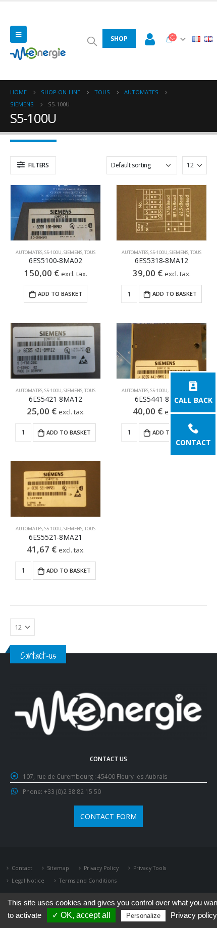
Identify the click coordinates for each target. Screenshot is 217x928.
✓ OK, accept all (81, 915)
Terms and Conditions (88, 880)
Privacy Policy (101, 868)
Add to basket (60, 293)
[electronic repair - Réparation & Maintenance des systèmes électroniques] (38, 53)
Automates (29, 252)
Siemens (73, 252)
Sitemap (58, 868)
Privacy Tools (149, 868)
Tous (89, 252)
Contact (193, 442)
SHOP (119, 38)
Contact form (108, 816)
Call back (193, 399)
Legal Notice (28, 880)
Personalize (143, 915)
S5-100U (53, 252)
